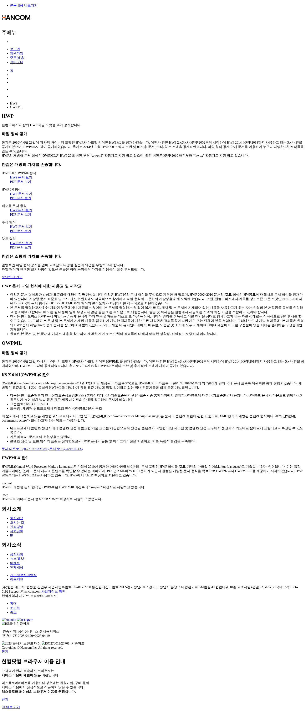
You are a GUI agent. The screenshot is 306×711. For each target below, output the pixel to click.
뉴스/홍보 (17, 558)
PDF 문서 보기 (20, 181)
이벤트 (15, 563)
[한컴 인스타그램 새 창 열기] (25, 619)
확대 (13, 603)
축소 (13, 612)
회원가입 (16, 53)
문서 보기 (66, 449)
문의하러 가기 (12, 277)
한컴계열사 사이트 (15, 596)
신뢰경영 (16, 527)
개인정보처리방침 (23, 575)
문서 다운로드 (25, 449)
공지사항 (16, 554)
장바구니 (16, 62)
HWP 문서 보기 (21, 177)
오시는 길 (17, 522)
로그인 (15, 49)
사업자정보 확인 (53, 591)
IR (11, 535)
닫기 (5, 651)
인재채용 (16, 567)
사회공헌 (16, 531)
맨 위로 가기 (11, 707)
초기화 (15, 608)
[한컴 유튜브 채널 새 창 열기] (9, 619)
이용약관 (16, 579)
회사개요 (16, 518)
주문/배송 (17, 57)
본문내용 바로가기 (23, 5)
